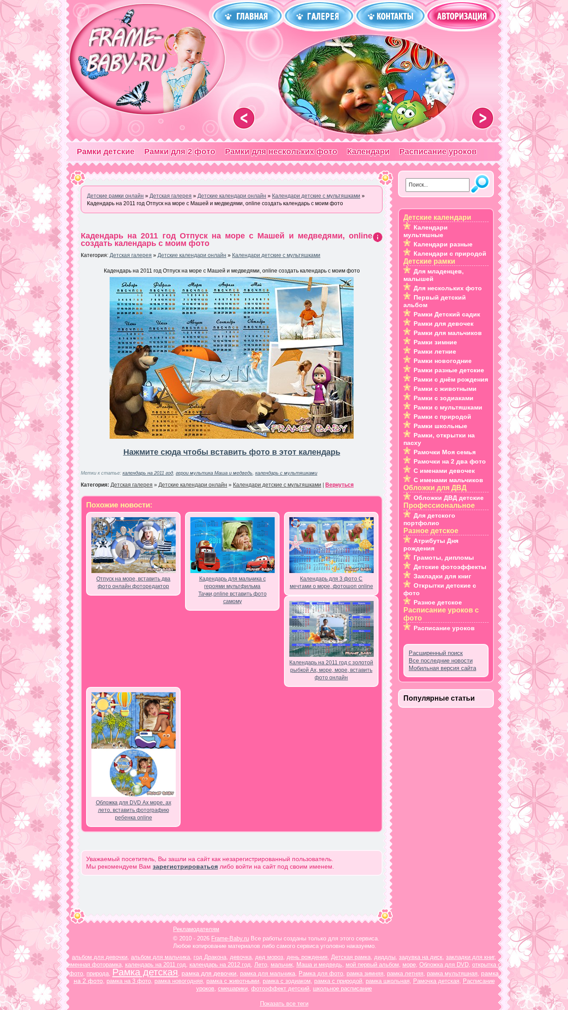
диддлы (384, 957)
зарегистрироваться (185, 866)
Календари (368, 151)
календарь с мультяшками (286, 473)
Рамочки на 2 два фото (450, 461)
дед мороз (269, 957)
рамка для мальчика (267, 973)
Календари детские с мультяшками (276, 255)
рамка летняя (405, 973)
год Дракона (209, 957)
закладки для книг (470, 957)
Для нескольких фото (448, 288)
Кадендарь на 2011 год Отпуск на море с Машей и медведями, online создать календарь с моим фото (226, 239)
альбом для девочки (99, 957)
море (409, 964)
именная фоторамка (94, 964)
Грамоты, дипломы (444, 557)
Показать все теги (284, 1003)
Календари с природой (450, 253)
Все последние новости (441, 660)
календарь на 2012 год (220, 964)
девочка (241, 957)
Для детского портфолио (429, 519)
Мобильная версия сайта (442, 668)
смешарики (233, 988)
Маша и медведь (319, 964)
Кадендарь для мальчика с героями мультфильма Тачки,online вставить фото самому (232, 590)
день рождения (307, 957)
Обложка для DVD (444, 964)
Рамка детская (145, 972)
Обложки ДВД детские (449, 497)
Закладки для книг (442, 576)
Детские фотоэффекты (450, 566)
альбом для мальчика (160, 957)
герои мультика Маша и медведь (214, 473)
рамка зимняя (365, 973)
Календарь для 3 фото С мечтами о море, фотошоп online (331, 582)
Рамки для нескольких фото (281, 151)
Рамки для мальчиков (448, 332)
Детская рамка (351, 957)
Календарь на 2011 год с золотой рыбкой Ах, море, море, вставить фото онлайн (331, 670)
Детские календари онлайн (192, 255)
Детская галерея (131, 255)
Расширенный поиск (436, 653)
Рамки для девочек (443, 323)
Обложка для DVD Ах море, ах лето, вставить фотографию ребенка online (133, 810)
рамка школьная (388, 981)
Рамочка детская (436, 981)
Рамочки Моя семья (445, 452)
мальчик (282, 964)
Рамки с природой (442, 416)
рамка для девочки (209, 973)
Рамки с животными (445, 388)
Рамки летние (435, 351)
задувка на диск (420, 957)
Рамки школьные (440, 425)
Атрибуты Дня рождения (430, 544)
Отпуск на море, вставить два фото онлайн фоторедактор (133, 582)
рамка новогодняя (178, 981)
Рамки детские (105, 151)
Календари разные (443, 244)
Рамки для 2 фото (179, 151)
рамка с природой (338, 981)
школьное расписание (342, 988)
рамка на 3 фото (128, 981)
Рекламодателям (196, 929)
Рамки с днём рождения (451, 379)
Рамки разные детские (449, 370)
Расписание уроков (438, 151)
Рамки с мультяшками (448, 407)
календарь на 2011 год (147, 473)
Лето (260, 964)
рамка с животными (232, 981)
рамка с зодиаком (287, 981)
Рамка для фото (321, 973)
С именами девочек (444, 470)
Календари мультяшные (425, 231)
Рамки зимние (435, 342)
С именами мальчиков (448, 480)
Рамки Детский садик (447, 314)
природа (98, 973)
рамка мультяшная (452, 973)
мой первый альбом (372, 964)
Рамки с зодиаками (443, 398)
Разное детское (438, 602)
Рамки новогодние (443, 360)
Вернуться (339, 485)
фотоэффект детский (280, 988)
